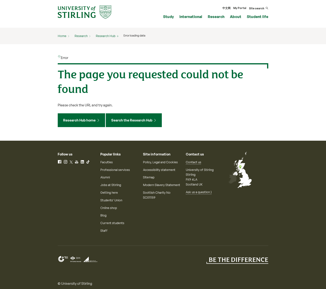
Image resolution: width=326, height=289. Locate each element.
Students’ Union (111, 200)
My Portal (239, 8)
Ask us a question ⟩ (199, 192)
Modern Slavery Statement (161, 185)
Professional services (115, 170)
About (235, 16)
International (190, 16)
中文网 (226, 8)
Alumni (105, 177)
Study (168, 16)
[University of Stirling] (84, 12)
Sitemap (149, 177)
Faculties (106, 162)
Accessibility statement (159, 170)
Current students (112, 223)
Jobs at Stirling (110, 185)
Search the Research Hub (131, 120)
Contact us (193, 162)
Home (62, 36)
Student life (257, 16)
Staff (103, 230)
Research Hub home (79, 120)
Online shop (108, 208)
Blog (103, 215)
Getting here (109, 192)
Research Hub (105, 36)
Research (216, 16)
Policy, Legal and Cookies (160, 162)
